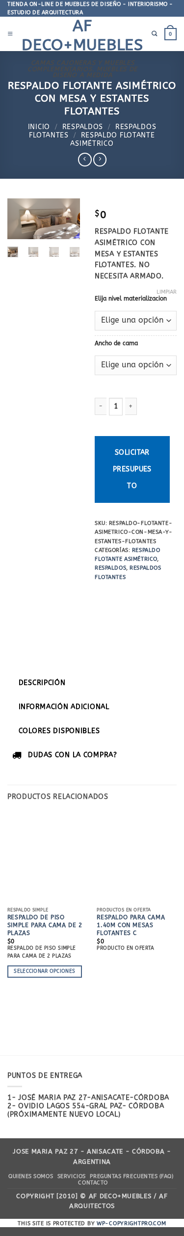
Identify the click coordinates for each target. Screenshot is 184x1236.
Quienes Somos (30, 1176)
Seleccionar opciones (44, 971)
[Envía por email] (165, 594)
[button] (10, 34)
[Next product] (85, 159)
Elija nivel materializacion (131, 299)
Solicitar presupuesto (132, 469)
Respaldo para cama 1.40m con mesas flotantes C (131, 925)
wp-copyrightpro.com (131, 1223)
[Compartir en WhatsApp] (102, 594)
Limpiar (167, 292)
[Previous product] (100, 159)
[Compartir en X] (134, 594)
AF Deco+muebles (82, 35)
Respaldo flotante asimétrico (112, 139)
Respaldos (82, 127)
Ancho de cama (116, 343)
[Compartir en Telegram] (118, 615)
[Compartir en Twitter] (150, 594)
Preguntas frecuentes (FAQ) (131, 1176)
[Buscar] (155, 34)
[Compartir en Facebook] (118, 594)
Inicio (39, 127)
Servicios (71, 1176)
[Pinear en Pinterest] (102, 615)
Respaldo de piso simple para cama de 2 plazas (44, 925)
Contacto (92, 1183)
